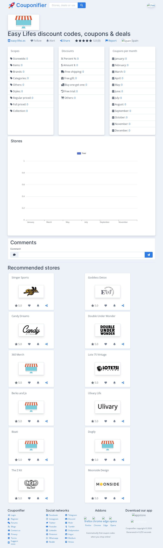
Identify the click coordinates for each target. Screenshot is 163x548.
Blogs (13, 526)
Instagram (53, 519)
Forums (14, 522)
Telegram (72, 515)
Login (13, 515)
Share (66, 40)
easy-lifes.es (18, 40)
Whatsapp (53, 538)
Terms (14, 538)
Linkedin (53, 530)
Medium (72, 538)
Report (112, 40)
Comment (15, 249)
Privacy (14, 534)
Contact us (15, 530)
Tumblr (71, 526)
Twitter (52, 522)
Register (14, 519)
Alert (52, 40)
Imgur (71, 534)
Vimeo (71, 542)
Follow (37, 40)
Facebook (53, 515)
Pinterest (53, 534)
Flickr (70, 522)
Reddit (52, 542)
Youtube (53, 526)
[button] (150, 5)
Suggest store (14, 542)
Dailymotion (73, 530)
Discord (71, 519)
